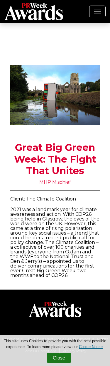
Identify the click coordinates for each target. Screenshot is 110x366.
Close (59, 357)
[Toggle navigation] (97, 11)
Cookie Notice (91, 347)
